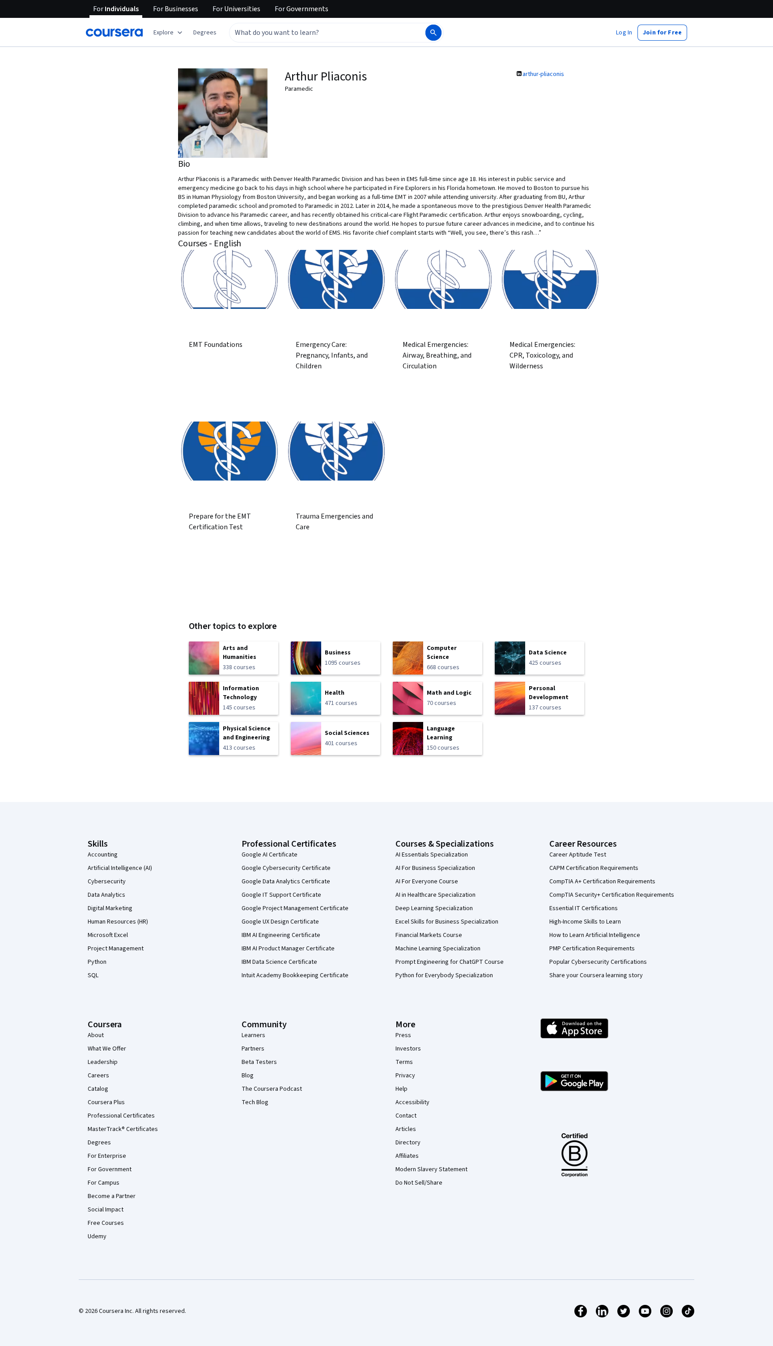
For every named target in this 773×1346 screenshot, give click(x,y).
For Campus (103, 1182)
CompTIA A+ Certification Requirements (602, 881)
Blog (248, 1075)
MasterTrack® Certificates (123, 1129)
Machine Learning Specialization (437, 948)
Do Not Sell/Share (418, 1182)
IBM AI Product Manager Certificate (288, 948)
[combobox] (317, 32)
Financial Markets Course (428, 935)
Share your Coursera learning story (596, 975)
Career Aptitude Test (577, 854)
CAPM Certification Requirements (593, 868)
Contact (405, 1115)
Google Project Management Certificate (295, 908)
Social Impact (105, 1209)
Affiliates (407, 1156)
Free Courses (106, 1223)
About (96, 1035)
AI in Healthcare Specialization (435, 894)
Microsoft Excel (108, 935)
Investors (408, 1048)
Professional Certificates (121, 1115)
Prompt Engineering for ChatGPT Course (449, 962)
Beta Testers (259, 1062)
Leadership (103, 1062)
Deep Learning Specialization (434, 908)
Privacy (405, 1075)
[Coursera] (114, 32)
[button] (205, 33)
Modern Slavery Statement (431, 1169)
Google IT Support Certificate (281, 894)
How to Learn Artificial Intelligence (594, 935)
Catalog (98, 1088)
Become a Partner (112, 1196)
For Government (110, 1169)
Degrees (99, 1142)
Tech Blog (255, 1102)
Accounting (103, 854)
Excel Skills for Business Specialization (446, 921)
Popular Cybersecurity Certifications (598, 962)
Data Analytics (106, 894)
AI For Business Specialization (435, 868)
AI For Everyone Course (426, 881)
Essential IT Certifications (583, 908)
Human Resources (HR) (118, 921)
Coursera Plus (106, 1102)
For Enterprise (107, 1156)
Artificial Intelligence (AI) (120, 868)
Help (401, 1088)
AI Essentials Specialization (431, 854)
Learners (253, 1035)
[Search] (433, 33)
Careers (98, 1075)
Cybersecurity (107, 881)
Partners (253, 1048)
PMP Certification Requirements (592, 948)
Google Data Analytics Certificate (286, 881)
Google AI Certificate (269, 854)
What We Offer (107, 1048)
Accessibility (412, 1102)
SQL (93, 975)
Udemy (97, 1236)
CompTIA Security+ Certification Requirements (611, 894)
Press (403, 1035)
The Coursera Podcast (272, 1088)
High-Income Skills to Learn (585, 921)
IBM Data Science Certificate (279, 962)
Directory (407, 1142)
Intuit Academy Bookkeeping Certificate (295, 975)
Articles (405, 1129)
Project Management (116, 948)
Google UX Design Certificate (280, 921)
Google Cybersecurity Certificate (286, 868)
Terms (404, 1062)
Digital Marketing (110, 908)
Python (97, 962)
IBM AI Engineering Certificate (281, 935)
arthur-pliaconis (543, 74)
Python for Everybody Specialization (444, 975)
